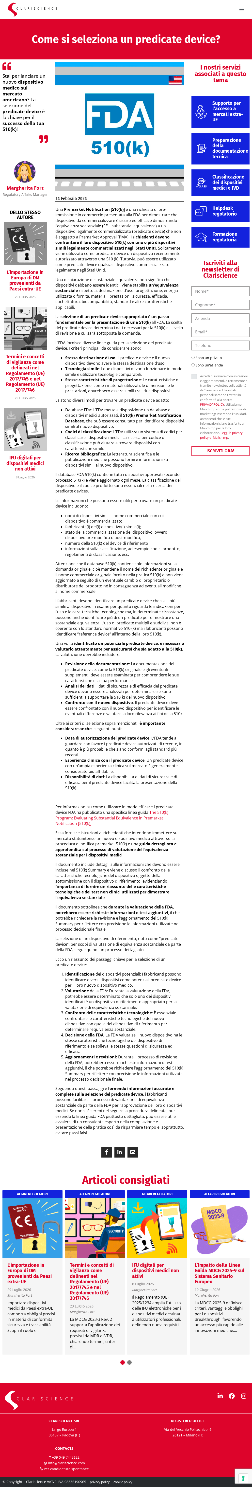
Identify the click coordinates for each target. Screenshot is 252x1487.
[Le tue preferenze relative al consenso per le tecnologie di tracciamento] (243, 1478)
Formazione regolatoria (224, 236)
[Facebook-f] (232, 1396)
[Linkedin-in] (220, 1396)
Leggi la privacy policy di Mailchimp (221, 435)
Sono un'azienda (209, 365)
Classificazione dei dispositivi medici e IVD (228, 182)
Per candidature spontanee (66, 1469)
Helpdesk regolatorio (224, 211)
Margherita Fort (19, 1295)
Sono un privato (209, 357)
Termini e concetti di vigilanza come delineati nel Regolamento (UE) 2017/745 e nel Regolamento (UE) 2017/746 (25, 373)
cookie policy (122, 1482)
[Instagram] (244, 1396)
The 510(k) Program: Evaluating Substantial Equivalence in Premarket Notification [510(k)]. (111, 818)
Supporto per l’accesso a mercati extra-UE (227, 111)
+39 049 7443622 (65, 1457)
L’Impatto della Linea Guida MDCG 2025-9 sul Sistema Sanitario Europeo (219, 1273)
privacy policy (100, 1482)
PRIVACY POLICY (212, 404)
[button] (106, 1152)
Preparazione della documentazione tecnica (230, 148)
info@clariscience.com (66, 1463)
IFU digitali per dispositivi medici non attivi (25, 463)
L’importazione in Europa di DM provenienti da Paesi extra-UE (25, 281)
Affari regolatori (32, 1194)
